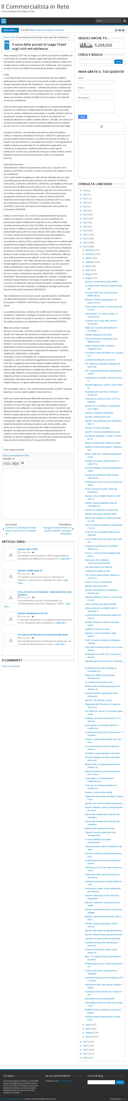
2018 (85, 218)
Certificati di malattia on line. (97, 571)
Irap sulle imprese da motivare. (99, 567)
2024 (85, 194)
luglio (88, 270)
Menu (3, 21)
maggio (89, 278)
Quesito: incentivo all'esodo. (97, 428)
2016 (85, 226)
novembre (90, 254)
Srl (13, 459)
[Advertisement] (38, 494)
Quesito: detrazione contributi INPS (101, 514)
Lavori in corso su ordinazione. (99, 582)
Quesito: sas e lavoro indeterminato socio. (104, 803)
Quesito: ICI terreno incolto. (97, 629)
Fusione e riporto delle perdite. (99, 792)
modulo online (65, 1081)
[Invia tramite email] (4, 463)
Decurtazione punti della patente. (100, 999)
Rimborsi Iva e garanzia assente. (100, 828)
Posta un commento (11, 666)
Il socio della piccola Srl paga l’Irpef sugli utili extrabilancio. (39, 46)
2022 (85, 202)
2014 (85, 234)
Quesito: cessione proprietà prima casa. (103, 432)
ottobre (89, 258)
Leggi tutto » (65, 559)
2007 (85, 1054)
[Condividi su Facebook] (14, 463)
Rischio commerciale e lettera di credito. (103, 443)
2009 (85, 1046)
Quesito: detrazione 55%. (96, 586)
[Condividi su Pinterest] (17, 463)
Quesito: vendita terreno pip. (97, 417)
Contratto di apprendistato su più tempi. (102, 753)
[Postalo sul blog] (8, 463)
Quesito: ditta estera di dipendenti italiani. (103, 930)
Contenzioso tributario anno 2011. (100, 360)
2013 (85, 238)
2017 (85, 222)
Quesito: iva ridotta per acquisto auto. (101, 510)
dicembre (90, 250)
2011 (85, 247)
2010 (85, 1042)
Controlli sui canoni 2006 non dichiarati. (103, 938)
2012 (85, 242)
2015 (85, 230)
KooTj (124, 1099)
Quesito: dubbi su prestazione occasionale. (47, 30)
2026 (85, 190)
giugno (89, 274)
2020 (85, 210)
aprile (88, 1025)
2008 (85, 1050)
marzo (89, 1029)
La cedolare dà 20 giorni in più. (99, 682)
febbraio (90, 1033)
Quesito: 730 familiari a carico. (98, 700)
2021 (85, 206)
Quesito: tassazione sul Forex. (98, 335)
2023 (85, 198)
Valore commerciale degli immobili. (101, 604)
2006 (85, 1058)
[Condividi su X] (11, 463)
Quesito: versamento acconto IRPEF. (101, 282)
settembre (90, 262)
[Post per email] (22, 463)
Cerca (124, 21)
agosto (89, 266)
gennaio (90, 1037)
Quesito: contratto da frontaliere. (99, 413)
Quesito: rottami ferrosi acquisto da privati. (104, 934)
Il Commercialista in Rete (35, 6)
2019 (85, 214)
